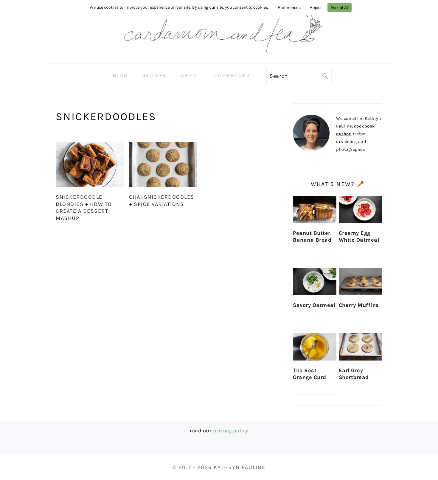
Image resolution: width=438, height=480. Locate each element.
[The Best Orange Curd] (314, 346)
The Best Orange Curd (309, 373)
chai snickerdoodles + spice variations (161, 200)
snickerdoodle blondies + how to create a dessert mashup (84, 207)
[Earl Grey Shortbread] (360, 346)
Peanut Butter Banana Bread (312, 236)
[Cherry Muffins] (360, 281)
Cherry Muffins (359, 305)
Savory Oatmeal (314, 305)
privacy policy (230, 430)
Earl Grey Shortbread (354, 373)
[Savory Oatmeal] (314, 281)
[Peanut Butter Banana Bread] (314, 209)
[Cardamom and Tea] (219, 58)
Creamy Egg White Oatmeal (359, 236)
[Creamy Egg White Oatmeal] (360, 209)
